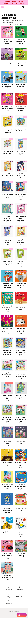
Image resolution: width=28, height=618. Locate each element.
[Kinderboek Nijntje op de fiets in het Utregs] (21, 523)
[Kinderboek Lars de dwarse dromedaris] (21, 298)
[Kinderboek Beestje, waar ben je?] (7, 546)
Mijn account (19, 589)
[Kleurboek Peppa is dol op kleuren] (7, 477)
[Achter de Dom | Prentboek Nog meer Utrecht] (21, 546)
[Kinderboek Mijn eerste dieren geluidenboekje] (21, 321)
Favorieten (19, 596)
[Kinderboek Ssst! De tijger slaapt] (7, 523)
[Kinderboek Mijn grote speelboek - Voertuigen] (21, 477)
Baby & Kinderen (17, 20)
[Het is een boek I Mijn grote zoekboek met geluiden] (7, 499)
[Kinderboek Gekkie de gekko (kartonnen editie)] (7, 321)
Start (2, 20)
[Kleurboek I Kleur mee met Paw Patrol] (21, 455)
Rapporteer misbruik (14, 611)
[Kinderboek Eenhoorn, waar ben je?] (7, 32)
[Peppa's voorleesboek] (21, 432)
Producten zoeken (9, 590)
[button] (14, 615)
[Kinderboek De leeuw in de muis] (7, 455)
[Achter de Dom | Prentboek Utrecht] (7, 568)
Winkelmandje (8, 603)
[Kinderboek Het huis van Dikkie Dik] (21, 499)
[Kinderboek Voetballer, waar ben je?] (21, 32)
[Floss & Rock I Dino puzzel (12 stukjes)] (21, 388)
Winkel (8, 20)
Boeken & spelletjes (7, 22)
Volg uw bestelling (8, 597)
